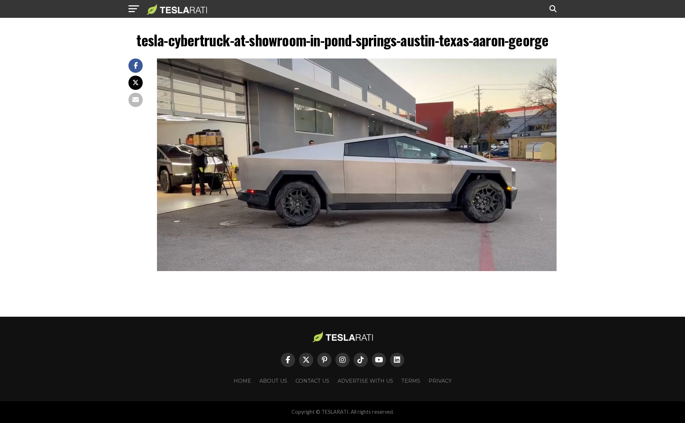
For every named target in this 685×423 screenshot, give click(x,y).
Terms (410, 381)
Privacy (440, 381)
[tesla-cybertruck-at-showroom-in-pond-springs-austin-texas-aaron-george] (357, 269)
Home (242, 381)
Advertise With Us (365, 381)
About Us (273, 381)
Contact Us (312, 381)
